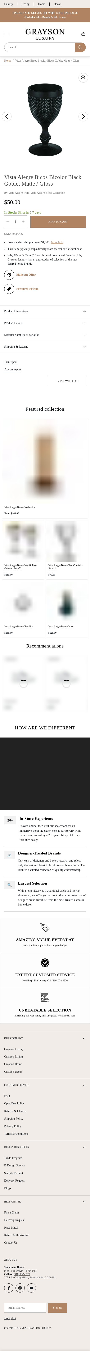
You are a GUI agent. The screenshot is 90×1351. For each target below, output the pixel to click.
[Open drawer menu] (6, 34)
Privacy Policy (13, 1126)
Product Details (13, 323)
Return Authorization (16, 1235)
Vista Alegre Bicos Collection (47, 192)
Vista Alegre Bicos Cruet (60, 626)
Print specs (11, 362)
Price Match (11, 1227)
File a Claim (11, 1212)
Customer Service (16, 1085)
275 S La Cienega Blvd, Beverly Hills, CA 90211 (29, 1277)
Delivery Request (14, 1180)
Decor (57, 4)
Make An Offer (26, 274)
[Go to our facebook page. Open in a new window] (8, 1288)
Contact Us (10, 1242)
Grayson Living (13, 1056)
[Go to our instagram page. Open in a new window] (20, 1288)
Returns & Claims (14, 1111)
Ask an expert (13, 369)
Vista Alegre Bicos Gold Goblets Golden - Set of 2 (20, 567)
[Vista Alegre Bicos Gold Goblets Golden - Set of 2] (23, 541)
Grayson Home (13, 1064)
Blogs (7, 1188)
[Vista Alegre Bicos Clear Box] (23, 602)
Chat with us (67, 381)
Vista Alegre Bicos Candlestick (19, 507)
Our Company (13, 1038)
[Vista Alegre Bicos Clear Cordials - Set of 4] (67, 541)
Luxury (8, 4)
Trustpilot (10, 1318)
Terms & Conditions (16, 1133)
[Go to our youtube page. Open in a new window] (31, 1288)
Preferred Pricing (27, 288)
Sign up (57, 1307)
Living (26, 4)
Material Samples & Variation (21, 334)
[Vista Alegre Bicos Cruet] (67, 602)
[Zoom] (83, 77)
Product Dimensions (16, 311)
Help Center (12, 1201)
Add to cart (58, 221)
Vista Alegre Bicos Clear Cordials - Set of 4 (65, 567)
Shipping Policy (13, 1118)
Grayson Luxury (14, 1049)
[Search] (80, 47)
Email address (16, 1307)
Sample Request (13, 1173)
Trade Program (13, 1158)
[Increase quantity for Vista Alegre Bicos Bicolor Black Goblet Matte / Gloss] (23, 221)
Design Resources (16, 1147)
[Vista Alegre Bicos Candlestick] (45, 461)
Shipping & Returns (16, 346)
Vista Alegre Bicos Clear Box (18, 626)
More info (57, 242)
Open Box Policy (14, 1103)
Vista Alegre (15, 192)
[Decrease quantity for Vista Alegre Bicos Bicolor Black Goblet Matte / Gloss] (7, 221)
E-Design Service (14, 1165)
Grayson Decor (13, 1071)
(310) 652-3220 (22, 1274)
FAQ (7, 1096)
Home (41, 4)
